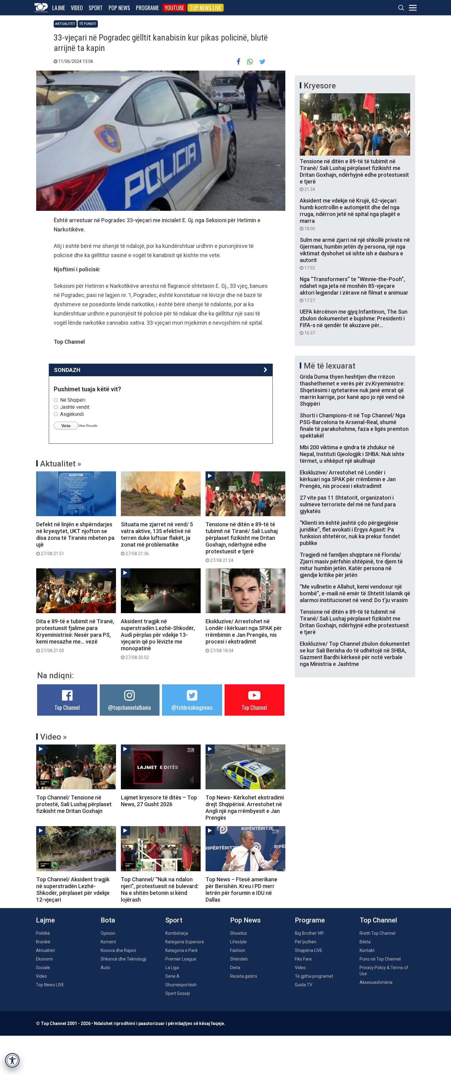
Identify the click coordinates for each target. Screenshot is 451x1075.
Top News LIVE (205, 8)
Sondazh (67, 370)
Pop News (119, 8)
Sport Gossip (177, 993)
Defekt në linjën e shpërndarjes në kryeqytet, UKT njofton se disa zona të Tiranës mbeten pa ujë (75, 538)
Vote (66, 425)
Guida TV (303, 984)
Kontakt (367, 950)
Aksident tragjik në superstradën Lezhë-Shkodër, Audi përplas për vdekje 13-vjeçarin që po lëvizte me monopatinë (158, 639)
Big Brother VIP (309, 933)
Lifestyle (238, 941)
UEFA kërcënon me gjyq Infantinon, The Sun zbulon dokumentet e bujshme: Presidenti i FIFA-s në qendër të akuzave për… (353, 321)
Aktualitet (65, 24)
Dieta (235, 967)
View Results (88, 425)
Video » (53, 736)
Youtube (174, 8)
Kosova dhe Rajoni (118, 950)
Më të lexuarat (329, 365)
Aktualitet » (60, 463)
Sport (96, 8)
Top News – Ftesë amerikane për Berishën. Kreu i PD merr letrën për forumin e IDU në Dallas (241, 889)
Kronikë (43, 941)
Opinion (108, 933)
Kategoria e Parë (181, 950)
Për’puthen (305, 941)
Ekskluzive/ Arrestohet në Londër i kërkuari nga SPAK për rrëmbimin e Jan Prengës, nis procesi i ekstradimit (244, 635)
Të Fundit (87, 24)
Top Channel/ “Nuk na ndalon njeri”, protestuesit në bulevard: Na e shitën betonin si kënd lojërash (160, 889)
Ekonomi (44, 959)
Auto (105, 967)
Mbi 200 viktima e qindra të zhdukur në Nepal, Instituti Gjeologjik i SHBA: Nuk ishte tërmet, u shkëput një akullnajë (352, 454)
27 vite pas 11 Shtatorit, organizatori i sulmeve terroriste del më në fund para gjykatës (348, 504)
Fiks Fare (303, 959)
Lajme (58, 8)
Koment (108, 941)
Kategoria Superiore (184, 941)
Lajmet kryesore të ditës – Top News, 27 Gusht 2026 (159, 800)
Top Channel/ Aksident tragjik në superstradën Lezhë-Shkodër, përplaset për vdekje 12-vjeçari (73, 889)
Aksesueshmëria (376, 982)
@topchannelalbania (129, 707)
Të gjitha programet (314, 976)
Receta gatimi (243, 976)
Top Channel (67, 707)
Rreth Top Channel (377, 933)
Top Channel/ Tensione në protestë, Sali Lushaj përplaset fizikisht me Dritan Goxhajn (74, 804)
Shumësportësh (181, 984)
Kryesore (320, 85)
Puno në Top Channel (380, 959)
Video (77, 8)
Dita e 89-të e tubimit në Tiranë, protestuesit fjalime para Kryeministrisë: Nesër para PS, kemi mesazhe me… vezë (75, 635)
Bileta (365, 941)
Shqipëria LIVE (308, 950)
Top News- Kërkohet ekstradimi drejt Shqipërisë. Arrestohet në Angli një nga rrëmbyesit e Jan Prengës (245, 807)
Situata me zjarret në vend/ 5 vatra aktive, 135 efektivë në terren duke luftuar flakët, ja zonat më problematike (157, 538)
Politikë (43, 933)
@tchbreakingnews (192, 707)
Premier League (180, 959)
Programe (147, 8)
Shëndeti (239, 959)
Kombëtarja (176, 933)
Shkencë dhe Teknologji (123, 959)
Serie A (172, 976)
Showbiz (238, 933)
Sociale (43, 967)
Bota (108, 920)
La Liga (172, 967)
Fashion (237, 950)
